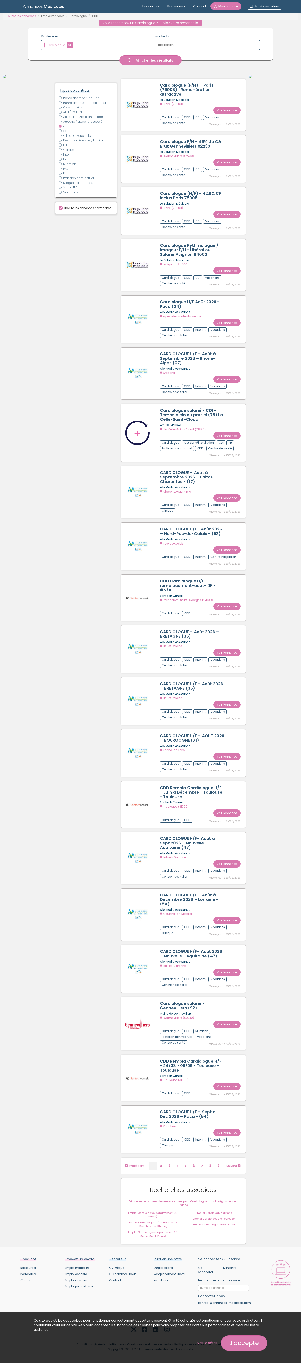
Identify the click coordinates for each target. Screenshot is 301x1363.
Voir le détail (207, 1342)
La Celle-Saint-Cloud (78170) (184, 429)
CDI (65, 131)
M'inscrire (229, 1268)
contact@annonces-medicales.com (224, 1303)
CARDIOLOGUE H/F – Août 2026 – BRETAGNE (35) (191, 686)
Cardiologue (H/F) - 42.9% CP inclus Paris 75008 (191, 196)
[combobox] (94, 45)
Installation (161, 1280)
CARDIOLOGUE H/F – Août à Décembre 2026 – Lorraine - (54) (189, 899)
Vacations (70, 192)
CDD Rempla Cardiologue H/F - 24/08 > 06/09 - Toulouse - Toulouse (190, 1065)
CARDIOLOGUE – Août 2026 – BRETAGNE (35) (189, 634)
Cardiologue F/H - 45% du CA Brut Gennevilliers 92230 (190, 144)
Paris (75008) (173, 104)
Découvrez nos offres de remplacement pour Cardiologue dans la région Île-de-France (183, 1203)
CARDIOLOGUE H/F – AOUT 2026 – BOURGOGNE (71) (192, 738)
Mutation (69, 164)
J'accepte (244, 1342)
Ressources (150, 6)
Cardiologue (78, 16)
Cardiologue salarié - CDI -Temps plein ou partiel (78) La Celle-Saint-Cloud (191, 414)
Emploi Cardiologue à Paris (214, 1213)
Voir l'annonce (227, 110)
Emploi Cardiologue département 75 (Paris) (152, 1215)
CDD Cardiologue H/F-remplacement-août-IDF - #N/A (188, 585)
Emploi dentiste (76, 1274)
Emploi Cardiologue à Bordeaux (214, 1224)
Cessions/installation (78, 107)
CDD (66, 126)
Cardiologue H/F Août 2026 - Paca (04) (190, 304)
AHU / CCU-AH (73, 112)
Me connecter (205, 1270)
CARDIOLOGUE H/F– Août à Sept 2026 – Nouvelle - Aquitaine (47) (187, 843)
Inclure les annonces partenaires (87, 208)
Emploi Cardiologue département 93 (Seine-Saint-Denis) (152, 1234)
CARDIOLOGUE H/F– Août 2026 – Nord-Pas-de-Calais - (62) (191, 531)
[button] (226, 6)
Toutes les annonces (21, 16)
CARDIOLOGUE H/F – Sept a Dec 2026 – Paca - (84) (188, 1114)
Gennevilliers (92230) (178, 156)
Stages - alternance (78, 183)
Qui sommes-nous (122, 1274)
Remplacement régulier (81, 98)
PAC (66, 169)
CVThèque (116, 1268)
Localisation (163, 36)
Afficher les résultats (154, 60)
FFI (65, 145)
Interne (68, 159)
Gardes (69, 150)
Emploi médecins (77, 1268)
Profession (49, 36)
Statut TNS (70, 187)
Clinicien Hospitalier (77, 136)
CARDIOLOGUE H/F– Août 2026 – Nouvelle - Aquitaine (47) (191, 954)
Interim (68, 154)
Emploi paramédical (79, 1286)
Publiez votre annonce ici (179, 22)
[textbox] (75, 45)
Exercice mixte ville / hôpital (83, 140)
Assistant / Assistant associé (84, 117)
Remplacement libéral (169, 1274)
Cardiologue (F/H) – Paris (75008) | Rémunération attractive (187, 89)
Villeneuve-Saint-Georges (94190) (188, 600)
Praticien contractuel (78, 178)
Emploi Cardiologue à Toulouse (214, 1219)
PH (65, 173)
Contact (199, 6)
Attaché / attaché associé (82, 122)
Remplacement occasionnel (84, 103)
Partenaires (176, 6)
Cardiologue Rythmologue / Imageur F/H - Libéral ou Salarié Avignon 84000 (189, 250)
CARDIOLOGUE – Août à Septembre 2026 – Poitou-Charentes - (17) (188, 477)
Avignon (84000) (176, 264)
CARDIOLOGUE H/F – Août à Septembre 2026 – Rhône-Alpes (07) (188, 358)
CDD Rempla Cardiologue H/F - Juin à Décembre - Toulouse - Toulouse (191, 792)
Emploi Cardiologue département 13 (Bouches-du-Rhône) (153, 1224)
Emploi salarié (163, 1268)
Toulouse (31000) (176, 806)
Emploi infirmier (76, 1280)
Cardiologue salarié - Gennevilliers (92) (182, 1006)
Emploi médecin (52, 16)
